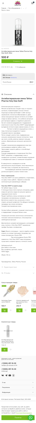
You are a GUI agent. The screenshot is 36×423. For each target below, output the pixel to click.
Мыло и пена (5, 10)
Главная (3, 8)
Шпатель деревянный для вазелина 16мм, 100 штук (22, 302)
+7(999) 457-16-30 (8, 363)
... (23, 8)
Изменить (14, 77)
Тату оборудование (14, 8)
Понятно (18, 418)
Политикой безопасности (24, 413)
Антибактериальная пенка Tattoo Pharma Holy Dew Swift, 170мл (7, 341)
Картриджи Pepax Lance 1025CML (6, 301)
